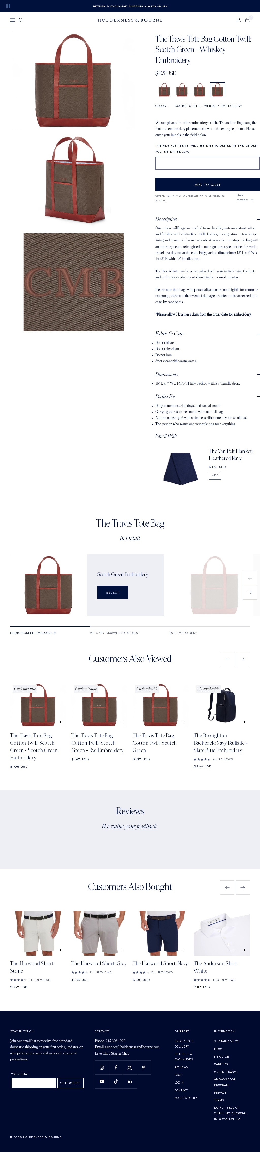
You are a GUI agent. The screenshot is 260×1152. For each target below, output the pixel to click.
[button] (164, 89)
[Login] (238, 20)
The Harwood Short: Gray (99, 963)
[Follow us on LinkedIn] (130, 1081)
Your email (20, 1074)
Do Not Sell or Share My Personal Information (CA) (230, 1113)
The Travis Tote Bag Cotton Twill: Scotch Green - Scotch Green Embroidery (33, 746)
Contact (181, 1090)
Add (215, 475)
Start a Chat (120, 1054)
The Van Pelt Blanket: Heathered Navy (230, 455)
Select (112, 592)
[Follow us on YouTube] (102, 1081)
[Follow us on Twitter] (130, 1067)
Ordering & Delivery (184, 1044)
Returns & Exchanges (184, 1056)
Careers (221, 1064)
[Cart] (247, 20)
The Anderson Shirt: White (215, 967)
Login (179, 1082)
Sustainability (226, 1041)
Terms (219, 1100)
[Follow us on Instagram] (102, 1067)
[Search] (21, 20)
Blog (218, 1049)
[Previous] (250, 578)
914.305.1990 (115, 1041)
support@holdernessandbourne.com (132, 1047)
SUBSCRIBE (70, 1083)
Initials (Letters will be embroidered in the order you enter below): (206, 148)
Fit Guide (221, 1056)
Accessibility (186, 1098)
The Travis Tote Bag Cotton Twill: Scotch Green (155, 743)
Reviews (181, 1067)
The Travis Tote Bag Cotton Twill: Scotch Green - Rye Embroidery (97, 743)
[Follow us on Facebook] (116, 1067)
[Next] (250, 592)
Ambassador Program (225, 1082)
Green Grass (225, 1072)
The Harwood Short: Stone (32, 967)
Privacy (220, 1092)
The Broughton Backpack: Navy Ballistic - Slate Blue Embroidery (221, 743)
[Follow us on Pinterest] (144, 1067)
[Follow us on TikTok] (116, 1081)
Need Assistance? (244, 197)
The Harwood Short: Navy (160, 963)
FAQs (179, 1075)
